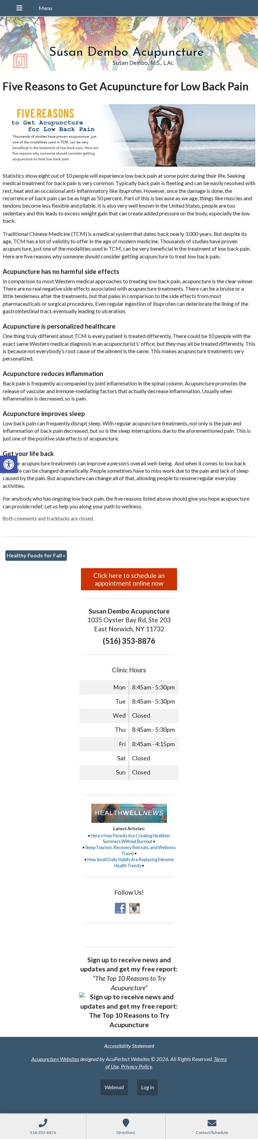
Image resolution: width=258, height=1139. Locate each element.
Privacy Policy (136, 1066)
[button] (8, 464)
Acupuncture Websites (55, 1059)
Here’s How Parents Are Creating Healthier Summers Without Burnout (130, 838)
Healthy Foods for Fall (36, 555)
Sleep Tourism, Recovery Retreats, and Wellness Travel (130, 850)
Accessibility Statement (129, 1046)
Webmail (114, 1087)
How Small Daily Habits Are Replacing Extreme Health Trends (130, 862)
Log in (147, 1087)
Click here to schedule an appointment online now (129, 579)
